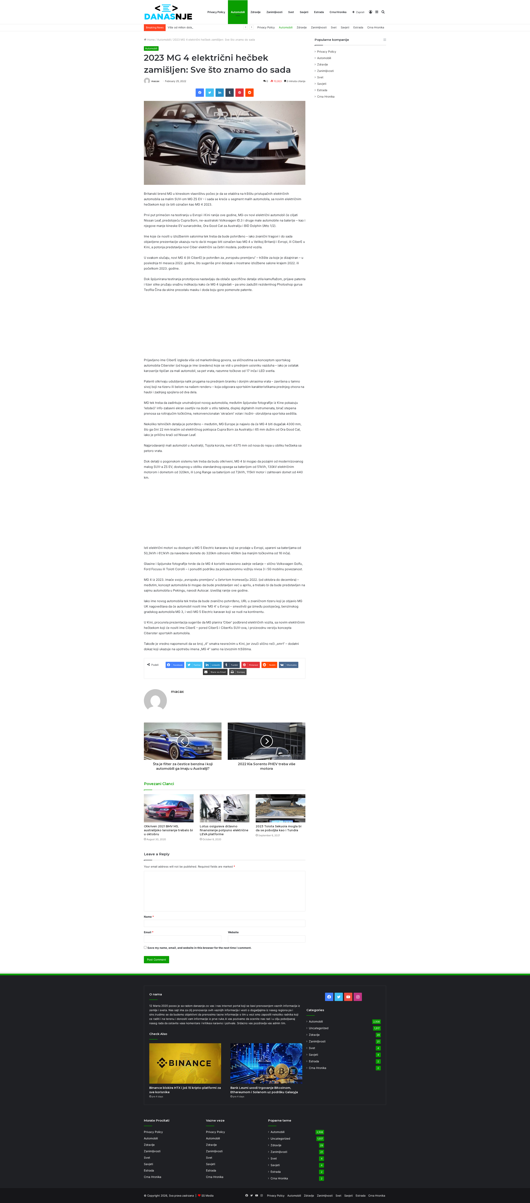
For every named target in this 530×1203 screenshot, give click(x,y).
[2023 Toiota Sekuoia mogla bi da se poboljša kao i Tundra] (280, 808)
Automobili (238, 12)
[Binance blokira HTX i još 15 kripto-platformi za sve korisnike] (185, 1063)
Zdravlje (256, 12)
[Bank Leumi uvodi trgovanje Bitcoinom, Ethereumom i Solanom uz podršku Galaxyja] (266, 1063)
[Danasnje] (168, 12)
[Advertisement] (224, 327)
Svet (291, 12)
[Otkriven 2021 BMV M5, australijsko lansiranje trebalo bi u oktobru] (169, 808)
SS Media (207, 1195)
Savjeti (304, 12)
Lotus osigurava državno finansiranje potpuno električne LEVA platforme (224, 830)
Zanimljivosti (274, 12)
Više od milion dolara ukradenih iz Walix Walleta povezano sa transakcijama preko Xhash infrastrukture (233, 27)
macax (155, 81)
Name (149, 916)
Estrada (319, 12)
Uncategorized (318, 1028)
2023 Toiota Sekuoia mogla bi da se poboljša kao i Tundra (278, 828)
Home (150, 39)
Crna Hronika (338, 12)
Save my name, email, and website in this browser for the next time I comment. (199, 947)
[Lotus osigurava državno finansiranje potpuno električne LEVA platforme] (224, 808)
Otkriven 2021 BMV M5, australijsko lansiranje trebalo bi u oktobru (168, 830)
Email (148, 932)
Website (233, 932)
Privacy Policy (216, 12)
